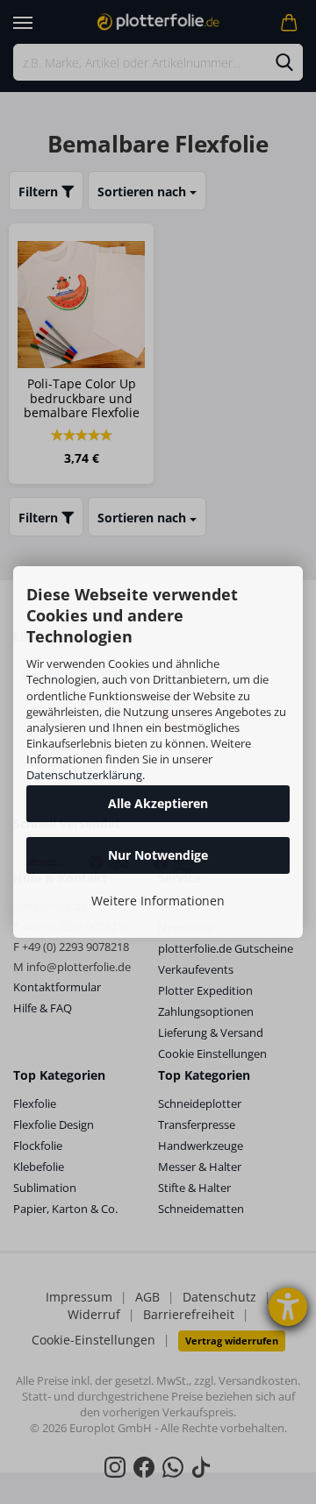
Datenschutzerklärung (84, 775)
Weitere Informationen (158, 900)
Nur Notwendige (158, 855)
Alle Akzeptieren (158, 803)
